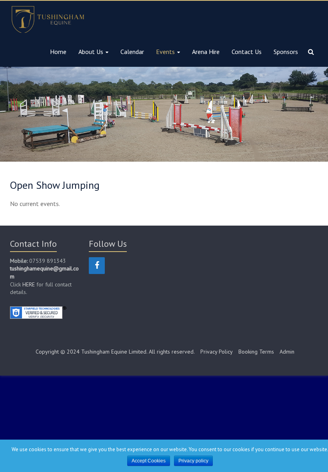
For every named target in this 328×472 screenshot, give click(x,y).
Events (165, 52)
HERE (29, 284)
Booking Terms (256, 351)
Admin (287, 351)
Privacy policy (193, 461)
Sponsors (286, 52)
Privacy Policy (216, 351)
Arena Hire (206, 52)
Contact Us (247, 52)
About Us (90, 52)
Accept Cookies (149, 461)
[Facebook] (97, 265)
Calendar (132, 52)
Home (58, 52)
